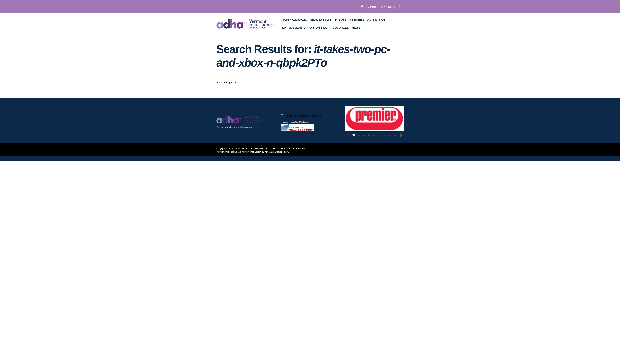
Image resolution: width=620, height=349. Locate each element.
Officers (356, 20)
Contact (372, 6)
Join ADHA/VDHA (294, 20)
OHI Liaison (376, 20)
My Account (386, 6)
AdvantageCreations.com (276, 152)
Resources (339, 27)
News (356, 27)
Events (340, 20)
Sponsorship (320, 20)
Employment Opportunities (304, 27)
